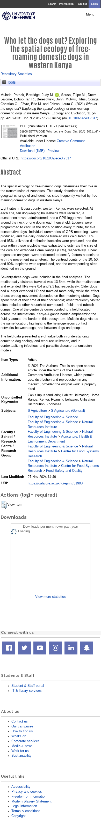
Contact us (19, 721)
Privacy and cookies (26, 791)
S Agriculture (37, 410)
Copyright (18, 816)
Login (94, 3)
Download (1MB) (32, 151)
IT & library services (26, 691)
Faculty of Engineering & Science (53, 417)
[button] (4, 505)
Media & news (22, 746)
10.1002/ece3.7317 (83, 118)
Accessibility (21, 787)
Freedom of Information (28, 796)
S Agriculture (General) (68, 410)
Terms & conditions (25, 811)
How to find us (22, 731)
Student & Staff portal (27, 686)
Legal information (24, 806)
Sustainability (21, 755)
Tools (11, 82)
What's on (18, 736)
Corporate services (25, 741)
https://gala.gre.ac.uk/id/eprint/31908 (55, 483)
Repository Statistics (16, 74)
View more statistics (50, 597)
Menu (90, 14)
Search (52, 3)
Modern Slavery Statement (31, 801)
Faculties (82, 3)
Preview (53, 151)
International (66, 3)
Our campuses (22, 726)
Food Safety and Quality (64, 471)
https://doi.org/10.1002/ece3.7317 (46, 158)
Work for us (20, 751)
